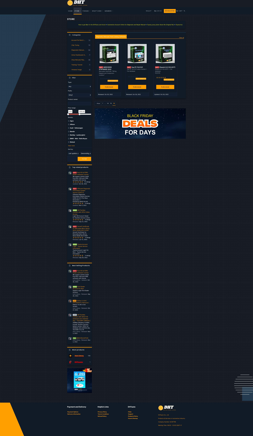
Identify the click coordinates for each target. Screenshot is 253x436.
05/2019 (157, 73)
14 (108, 103)
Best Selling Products (81, 266)
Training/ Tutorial (76, 65)
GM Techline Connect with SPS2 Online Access (81, 212)
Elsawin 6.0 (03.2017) (167, 67)
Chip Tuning (75, 45)
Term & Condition (103, 414)
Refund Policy (102, 416)
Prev (98, 103)
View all (181, 37)
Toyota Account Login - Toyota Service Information (80, 246)
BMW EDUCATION (80, 338)
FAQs (129, 412)
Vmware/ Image (76, 69)
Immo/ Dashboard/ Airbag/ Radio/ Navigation (80, 55)
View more (71, 145)
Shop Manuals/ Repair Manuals (79, 60)
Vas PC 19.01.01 (137, 67)
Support (130, 414)
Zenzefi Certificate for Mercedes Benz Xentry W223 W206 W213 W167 (81, 228)
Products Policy (133, 416)
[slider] (68, 114)
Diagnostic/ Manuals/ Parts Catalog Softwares (79, 50)
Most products (78, 350)
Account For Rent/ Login (79, 40)
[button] (80, 11)
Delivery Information (73, 414)
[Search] (184, 11)
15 (111, 103)
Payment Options (72, 412)
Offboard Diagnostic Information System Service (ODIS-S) (81, 190)
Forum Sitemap (133, 418)
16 (114, 103)
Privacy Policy (102, 412)
